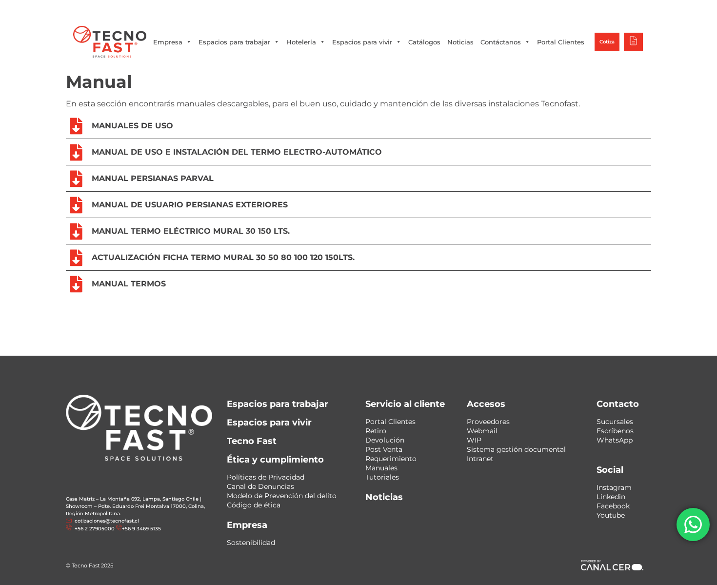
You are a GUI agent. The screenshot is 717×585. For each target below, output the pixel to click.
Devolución (384, 440)
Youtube (611, 515)
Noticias (460, 42)
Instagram (614, 487)
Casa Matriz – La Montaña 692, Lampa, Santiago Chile (132, 499)
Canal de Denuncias (260, 486)
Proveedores (488, 421)
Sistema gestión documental (516, 449)
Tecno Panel (614, 9)
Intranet (480, 458)
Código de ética (253, 505)
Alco (512, 9)
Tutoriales (382, 477)
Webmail (482, 430)
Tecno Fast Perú (470, 9)
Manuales (381, 468)
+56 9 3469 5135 (333, 9)
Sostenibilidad (251, 542)
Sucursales (615, 421)
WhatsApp (615, 440)
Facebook (613, 506)
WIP (474, 440)
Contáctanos (500, 42)
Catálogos (424, 42)
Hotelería (301, 42)
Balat (576, 9)
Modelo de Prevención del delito (282, 495)
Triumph (544, 9)
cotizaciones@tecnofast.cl (107, 521)
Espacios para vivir (362, 42)
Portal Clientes (560, 42)
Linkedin (611, 496)
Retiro (375, 430)
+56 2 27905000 (282, 9)
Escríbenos (615, 430)
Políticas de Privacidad (265, 477)
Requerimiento (391, 458)
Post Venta (383, 449)
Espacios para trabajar (234, 42)
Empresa (167, 42)
